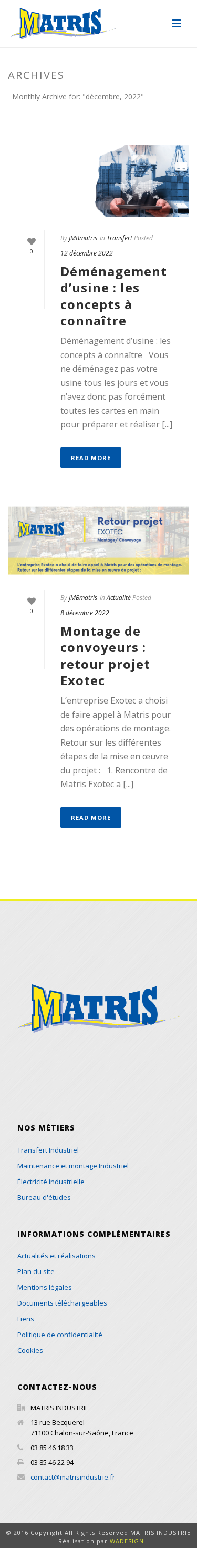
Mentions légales (44, 1287)
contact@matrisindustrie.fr (72, 1477)
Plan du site (36, 1271)
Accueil (42, 124)
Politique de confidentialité (59, 1334)
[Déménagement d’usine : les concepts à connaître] (98, 181)
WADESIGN (127, 1541)
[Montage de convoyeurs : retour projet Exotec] (98, 540)
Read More (91, 458)
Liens (25, 1318)
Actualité (119, 597)
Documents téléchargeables (62, 1303)
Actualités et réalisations (56, 1255)
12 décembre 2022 (86, 253)
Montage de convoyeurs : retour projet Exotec (105, 655)
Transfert (119, 237)
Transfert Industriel (48, 1150)
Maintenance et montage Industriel (73, 1165)
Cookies (30, 1350)
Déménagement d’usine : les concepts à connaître (113, 295)
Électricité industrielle (51, 1181)
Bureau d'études (44, 1197)
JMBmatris (83, 237)
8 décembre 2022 (84, 612)
